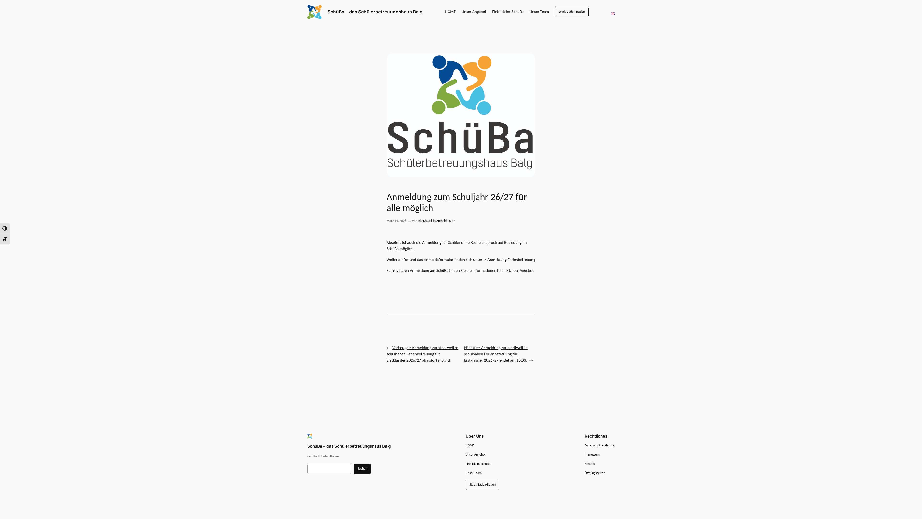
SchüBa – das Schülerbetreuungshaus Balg (375, 12)
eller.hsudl (425, 221)
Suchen (362, 468)
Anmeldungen (445, 221)
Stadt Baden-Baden (572, 12)
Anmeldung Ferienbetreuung (511, 260)
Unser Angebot (521, 271)
